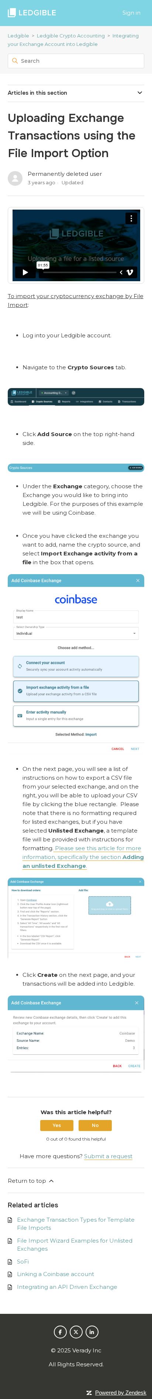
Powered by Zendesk (120, 1392)
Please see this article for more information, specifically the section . (83, 857)
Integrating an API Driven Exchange (67, 1286)
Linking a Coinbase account (55, 1274)
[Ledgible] (32, 13)
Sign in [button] (131, 12)
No (95, 1125)
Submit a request (108, 1156)
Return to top (28, 1180)
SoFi (23, 1261)
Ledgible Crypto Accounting (71, 36)
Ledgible (18, 36)
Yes (57, 1125)
